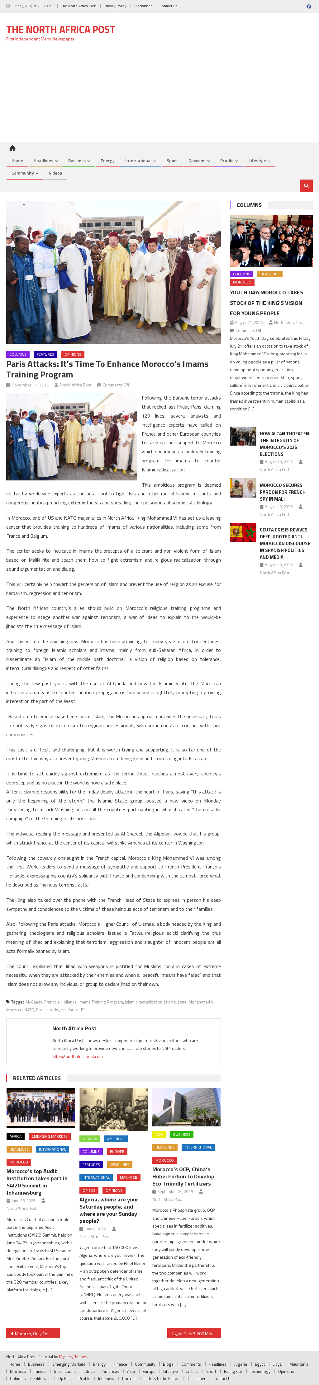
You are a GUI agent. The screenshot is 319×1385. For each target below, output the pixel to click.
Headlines (43, 160)
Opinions (196, 160)
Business (77, 160)
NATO (29, 1010)
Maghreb (128, 1177)
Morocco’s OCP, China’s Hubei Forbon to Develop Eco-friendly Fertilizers (183, 1176)
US (81, 1010)
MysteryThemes (73, 1357)
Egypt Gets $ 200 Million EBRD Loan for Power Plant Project (196, 1333)
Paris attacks (47, 1010)
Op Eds (89, 1190)
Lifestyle (257, 160)
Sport (172, 160)
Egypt (260, 1364)
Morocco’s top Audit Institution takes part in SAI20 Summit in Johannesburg (37, 1182)
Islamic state (175, 1002)
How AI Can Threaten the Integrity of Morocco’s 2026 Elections (284, 444)
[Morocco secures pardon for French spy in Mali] (243, 488)
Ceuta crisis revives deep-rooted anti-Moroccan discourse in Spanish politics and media (285, 543)
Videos (55, 173)
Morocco (14, 1010)
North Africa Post (76, 384)
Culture (192, 1371)
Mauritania (298, 1364)
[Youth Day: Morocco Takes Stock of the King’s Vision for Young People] (271, 241)
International (138, 160)
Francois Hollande (60, 1002)
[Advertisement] (159, 95)
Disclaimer (143, 6)
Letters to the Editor (161, 1378)
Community (23, 173)
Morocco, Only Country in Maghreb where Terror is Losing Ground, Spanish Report (37, 1333)
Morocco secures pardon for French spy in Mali (283, 492)
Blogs (168, 1364)
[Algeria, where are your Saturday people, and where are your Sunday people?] (113, 1109)
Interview (106, 1378)
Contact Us (168, 6)
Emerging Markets (50, 1136)
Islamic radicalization (143, 1002)
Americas (116, 1139)
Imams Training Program (101, 1002)
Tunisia (40, 1371)
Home (17, 160)
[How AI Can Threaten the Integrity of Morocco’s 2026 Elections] (243, 436)
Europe (117, 1151)
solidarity (69, 1010)
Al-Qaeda (34, 1002)
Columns (17, 354)
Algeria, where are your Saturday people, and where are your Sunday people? (108, 1210)
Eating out (233, 1371)
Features (45, 354)
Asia (159, 1134)
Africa (15, 1136)
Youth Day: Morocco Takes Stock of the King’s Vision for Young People (266, 303)
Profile (227, 160)
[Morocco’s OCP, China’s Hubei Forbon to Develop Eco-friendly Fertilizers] (186, 1107)
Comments (191, 1364)
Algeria (90, 1139)
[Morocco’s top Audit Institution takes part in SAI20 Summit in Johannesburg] (41, 1108)
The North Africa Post (78, 6)
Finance (120, 1364)
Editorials (42, 1378)
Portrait (129, 1378)
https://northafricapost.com (77, 1056)
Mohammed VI (201, 1002)
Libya (277, 1364)
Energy (108, 160)
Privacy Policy (115, 6)
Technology (260, 1371)
